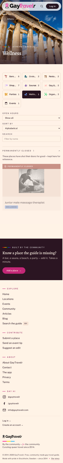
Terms (5, 382)
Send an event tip (12, 343)
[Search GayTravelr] (42, 6)
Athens (10, 19)
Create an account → (12, 425)
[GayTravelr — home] (12, 437)
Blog (5, 318)
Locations (7, 299)
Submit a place (11, 338)
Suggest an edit (11, 347)
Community (8, 308)
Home (5, 294)
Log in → (6, 420)
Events (6, 303)
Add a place (13, 270)
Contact (6, 367)
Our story (55, 459)
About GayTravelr (12, 362)
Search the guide (14, 323)
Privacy (6, 377)
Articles (6, 313)
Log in (52, 6)
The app (7, 372)
